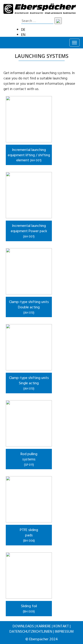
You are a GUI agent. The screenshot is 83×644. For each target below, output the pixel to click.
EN (23, 34)
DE (23, 29)
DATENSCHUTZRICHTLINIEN (30, 631)
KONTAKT (61, 626)
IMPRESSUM (64, 631)
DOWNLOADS (23, 626)
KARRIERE (43, 626)
